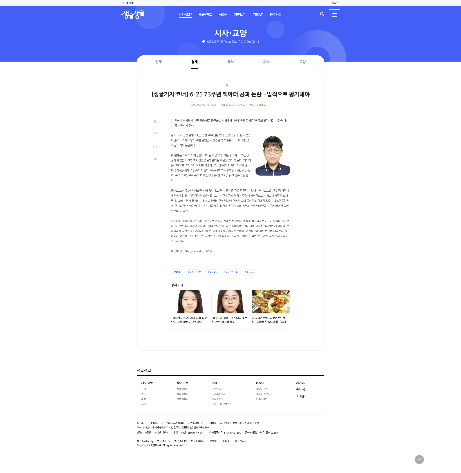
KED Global (240, 441)
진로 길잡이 (182, 399)
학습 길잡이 (182, 394)
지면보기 (239, 15)
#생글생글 (212, 272)
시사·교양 (185, 15)
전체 (158, 62)
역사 (230, 62)
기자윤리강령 (156, 423)
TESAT (258, 15)
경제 (194, 62)
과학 (266, 62)
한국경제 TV (180, 441)
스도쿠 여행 (217, 399)
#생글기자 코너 (231, 272)
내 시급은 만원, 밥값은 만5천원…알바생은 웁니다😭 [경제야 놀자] (270, 322)
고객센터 (224, 423)
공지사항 (275, 15)
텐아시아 (226, 441)
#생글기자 (249, 272)
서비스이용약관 (195, 423)
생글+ (223, 15)
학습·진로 (205, 15)
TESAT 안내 (262, 388)
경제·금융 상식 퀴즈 (222, 404)
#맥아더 (177, 272)
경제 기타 (177, 285)
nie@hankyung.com (191, 432)
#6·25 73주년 (194, 272)
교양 (302, 62)
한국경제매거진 (198, 441)
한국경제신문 (163, 441)
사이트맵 (211, 423)
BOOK (214, 441)
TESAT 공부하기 (264, 394)
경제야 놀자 (217, 388)
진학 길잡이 (182, 388)
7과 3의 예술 (218, 394)
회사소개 (141, 423)
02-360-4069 (251, 423)
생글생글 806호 (258, 105)
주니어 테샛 (261, 399)
